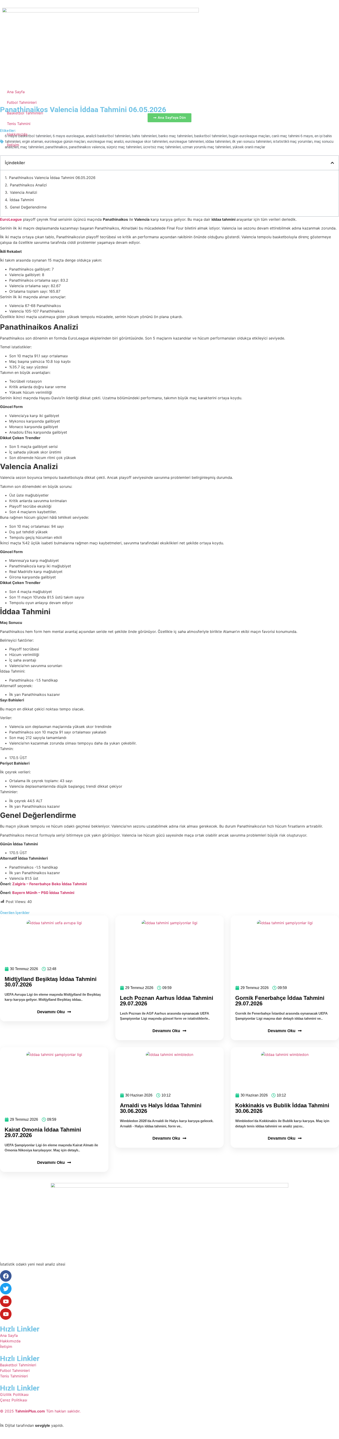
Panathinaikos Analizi (28, 185)
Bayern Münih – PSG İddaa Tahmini (43, 892)
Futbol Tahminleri (22, 102)
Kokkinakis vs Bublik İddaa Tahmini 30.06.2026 (282, 1108)
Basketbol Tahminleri (25, 113)
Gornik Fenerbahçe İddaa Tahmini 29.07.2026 (279, 1001)
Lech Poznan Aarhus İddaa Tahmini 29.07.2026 (166, 1001)
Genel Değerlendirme (28, 207)
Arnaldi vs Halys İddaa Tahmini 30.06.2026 (161, 1108)
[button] (332, 163)
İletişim (13, 145)
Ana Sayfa (16, 91)
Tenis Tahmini (18, 123)
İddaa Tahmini (22, 199)
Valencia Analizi (23, 192)
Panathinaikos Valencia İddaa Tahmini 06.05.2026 (52, 177)
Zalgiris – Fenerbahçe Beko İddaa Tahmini (49, 884)
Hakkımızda (17, 134)
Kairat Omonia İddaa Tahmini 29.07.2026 (43, 1132)
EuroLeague (11, 219)
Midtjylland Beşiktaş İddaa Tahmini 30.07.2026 (51, 982)
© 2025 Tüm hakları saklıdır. (40, 1411)
